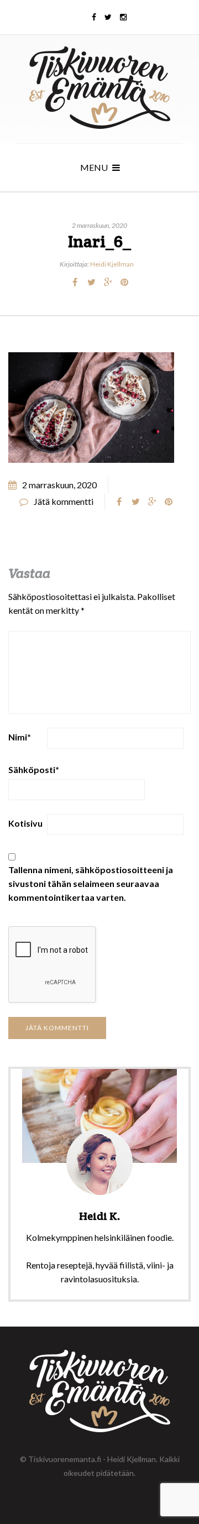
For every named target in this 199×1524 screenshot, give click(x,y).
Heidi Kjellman (112, 264)
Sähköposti (33, 769)
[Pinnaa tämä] (124, 282)
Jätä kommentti (63, 501)
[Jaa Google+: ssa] (108, 282)
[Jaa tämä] (74, 282)
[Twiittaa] (91, 282)
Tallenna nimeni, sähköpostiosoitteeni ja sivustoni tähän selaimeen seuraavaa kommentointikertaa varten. (90, 883)
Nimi (19, 737)
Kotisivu (25, 823)
